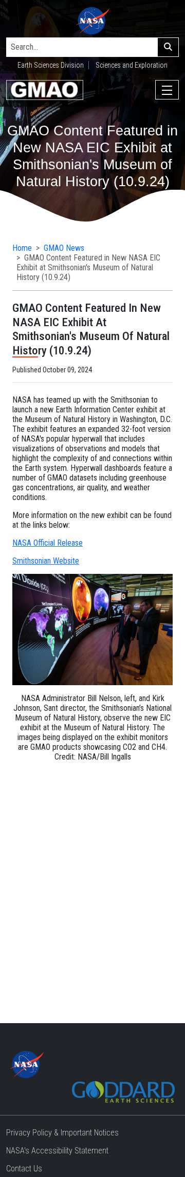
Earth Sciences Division (50, 65)
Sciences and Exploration (132, 65)
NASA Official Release (47, 543)
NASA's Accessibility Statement (57, 1150)
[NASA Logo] (92, 20)
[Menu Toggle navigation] (167, 89)
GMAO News (64, 248)
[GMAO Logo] (44, 90)
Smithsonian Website (45, 561)
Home (22, 248)
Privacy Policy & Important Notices (62, 1133)
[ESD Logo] (123, 1091)
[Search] (168, 47)
